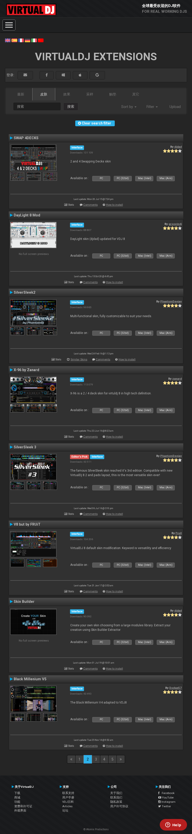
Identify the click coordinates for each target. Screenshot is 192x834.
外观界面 (20, 810)
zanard (177, 378)
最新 (20, 94)
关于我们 (116, 793)
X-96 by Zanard (26, 370)
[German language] (27, 40)
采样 (89, 94)
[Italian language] (34, 40)
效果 (66, 94)
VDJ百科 (68, 802)
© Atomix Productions (96, 829)
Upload (175, 107)
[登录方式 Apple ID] (80, 75)
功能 (17, 802)
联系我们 (116, 797)
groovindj (175, 224)
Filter (150, 107)
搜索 (70, 106)
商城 (17, 797)
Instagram (168, 802)
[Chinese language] (41, 40)
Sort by (127, 107)
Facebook (167, 793)
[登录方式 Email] (25, 75)
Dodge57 (175, 688)
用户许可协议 (119, 806)
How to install (114, 204)
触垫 (112, 94)
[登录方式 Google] (97, 75)
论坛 (65, 810)
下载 (17, 793)
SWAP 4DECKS (26, 138)
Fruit (179, 533)
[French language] (21, 40)
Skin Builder (24, 602)
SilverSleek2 (24, 292)
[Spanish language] (14, 40)
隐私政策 (116, 802)
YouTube (167, 797)
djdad (178, 146)
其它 (135, 94)
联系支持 (68, 793)
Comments (90, 204)
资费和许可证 (23, 806)
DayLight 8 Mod (27, 215)
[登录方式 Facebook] (47, 75)
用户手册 (68, 797)
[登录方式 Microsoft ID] (63, 75)
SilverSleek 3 (25, 447)
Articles (67, 806)
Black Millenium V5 (30, 679)
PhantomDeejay (171, 301)
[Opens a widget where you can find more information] (173, 825)
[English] (7, 40)
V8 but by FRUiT (27, 524)
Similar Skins (78, 359)
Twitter (166, 806)
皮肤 (43, 94)
